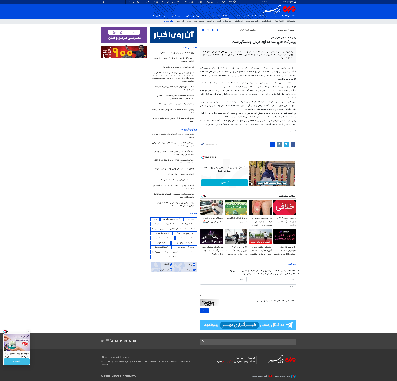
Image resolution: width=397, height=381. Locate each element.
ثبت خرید (224, 183)
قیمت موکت (169, 223)
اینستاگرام (187, 2)
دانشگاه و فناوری (250, 16)
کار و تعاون (180, 21)
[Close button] (28, 331)
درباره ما (126, 357)
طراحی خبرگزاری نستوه (283, 376)
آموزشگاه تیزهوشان (184, 242)
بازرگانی (104, 357)
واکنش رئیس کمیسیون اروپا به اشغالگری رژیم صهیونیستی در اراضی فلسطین (175, 97)
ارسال (204, 310)
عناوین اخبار (290, 21)
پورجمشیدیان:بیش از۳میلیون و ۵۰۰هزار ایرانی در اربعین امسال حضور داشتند (174, 204)
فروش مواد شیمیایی (161, 233)
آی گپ (207, 2)
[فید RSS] (112, 341)
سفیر (155, 219)
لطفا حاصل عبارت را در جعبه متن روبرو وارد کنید (276, 300)
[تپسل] (202, 157)
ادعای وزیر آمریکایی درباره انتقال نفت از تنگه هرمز (174, 72)
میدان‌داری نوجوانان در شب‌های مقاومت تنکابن (175, 104)
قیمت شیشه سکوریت (171, 219)
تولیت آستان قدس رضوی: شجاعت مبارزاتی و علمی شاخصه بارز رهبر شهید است (174, 153)
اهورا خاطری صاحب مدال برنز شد (181, 174)
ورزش (213, 16)
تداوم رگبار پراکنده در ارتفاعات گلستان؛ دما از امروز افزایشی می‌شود (174, 60)
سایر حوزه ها (168, 21)
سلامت (239, 16)
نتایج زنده (146, 2)
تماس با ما (115, 357)
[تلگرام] (134, 341)
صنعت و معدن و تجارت (195, 21)
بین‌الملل (196, 16)
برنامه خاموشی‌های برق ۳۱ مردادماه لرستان (177, 179)
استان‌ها (188, 16)
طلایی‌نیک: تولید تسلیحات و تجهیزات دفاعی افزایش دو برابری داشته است (172, 196)
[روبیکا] (116, 341)
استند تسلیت (190, 228)
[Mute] (256, 184)
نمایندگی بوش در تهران (185, 247)
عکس (180, 16)
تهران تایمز (156, 252)
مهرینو (166, 252)
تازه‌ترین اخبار (189, 48)
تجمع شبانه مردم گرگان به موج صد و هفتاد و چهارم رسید (173, 120)
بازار (218, 16)
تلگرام (230, 2)
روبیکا (164, 2)
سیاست (205, 16)
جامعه (232, 16)
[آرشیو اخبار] (107, 341)
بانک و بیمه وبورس (252, 21)
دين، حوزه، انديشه (266, 16)
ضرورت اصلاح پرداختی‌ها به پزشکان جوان (178, 67)
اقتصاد (224, 16)
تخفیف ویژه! (16, 361)
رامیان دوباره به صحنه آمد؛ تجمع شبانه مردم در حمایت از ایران (172, 111)
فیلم (174, 16)
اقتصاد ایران (266, 21)
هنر (276, 16)
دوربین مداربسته (159, 228)
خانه (293, 16)
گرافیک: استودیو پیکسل (260, 376)
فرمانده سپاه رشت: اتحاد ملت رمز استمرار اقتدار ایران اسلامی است (173, 187)
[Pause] (252, 184)
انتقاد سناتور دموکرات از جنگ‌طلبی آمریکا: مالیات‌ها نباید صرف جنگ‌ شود (174, 88)
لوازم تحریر (190, 219)
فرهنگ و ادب (285, 16)
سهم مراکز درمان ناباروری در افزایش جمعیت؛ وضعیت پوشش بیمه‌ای (173, 80)
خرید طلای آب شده (187, 223)
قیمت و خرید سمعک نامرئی (184, 252)
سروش (219, 2)
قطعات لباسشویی (162, 238)
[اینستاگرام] (125, 341)
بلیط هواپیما (160, 242)
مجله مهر (166, 16)
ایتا (154, 2)
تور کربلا (156, 223)
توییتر (174, 2)
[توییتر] (121, 341)
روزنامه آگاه (173, 256)
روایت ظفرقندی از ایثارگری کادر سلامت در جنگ (175, 52)
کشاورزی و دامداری (214, 21)
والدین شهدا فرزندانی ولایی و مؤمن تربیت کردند (174, 168)
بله (198, 2)
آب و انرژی (239, 21)
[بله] (130, 341)
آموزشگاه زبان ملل (161, 247)
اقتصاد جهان (279, 21)
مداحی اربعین (175, 228)
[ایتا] (103, 341)
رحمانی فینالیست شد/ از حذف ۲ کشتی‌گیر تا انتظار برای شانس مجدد (174, 162)
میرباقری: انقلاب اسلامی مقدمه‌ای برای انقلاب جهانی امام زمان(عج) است (173, 144)
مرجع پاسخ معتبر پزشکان (184, 233)
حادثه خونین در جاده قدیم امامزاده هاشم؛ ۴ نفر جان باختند (173, 136)
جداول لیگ (133, 2)
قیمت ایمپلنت (186, 238)
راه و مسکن (227, 21)
